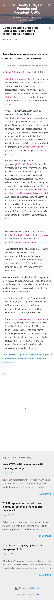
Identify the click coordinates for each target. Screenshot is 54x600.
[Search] (50, 6)
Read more (45, 494)
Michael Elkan (33, 594)
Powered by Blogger (29, 588)
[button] (50, 28)
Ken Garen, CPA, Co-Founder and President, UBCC (27, 8)
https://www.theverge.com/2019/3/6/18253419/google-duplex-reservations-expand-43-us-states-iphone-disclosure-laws (27, 358)
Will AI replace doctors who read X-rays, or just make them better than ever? (22, 507)
